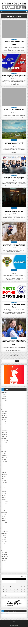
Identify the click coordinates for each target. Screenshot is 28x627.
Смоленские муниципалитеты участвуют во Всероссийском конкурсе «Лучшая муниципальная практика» (14, 143)
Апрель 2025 (4, 425)
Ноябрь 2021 (4, 508)
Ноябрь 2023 (4, 461)
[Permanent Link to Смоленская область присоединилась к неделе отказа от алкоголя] (14, 97)
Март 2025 (3, 428)
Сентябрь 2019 (4, 556)
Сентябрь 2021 (4, 510)
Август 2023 (4, 468)
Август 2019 (4, 558)
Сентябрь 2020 (4, 531)
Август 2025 (4, 417)
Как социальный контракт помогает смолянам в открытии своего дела (14, 210)
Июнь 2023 (3, 470)
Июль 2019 (3, 560)
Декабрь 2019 (4, 550)
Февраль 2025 (4, 430)
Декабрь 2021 (4, 505)
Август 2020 (4, 533)
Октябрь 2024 (4, 438)
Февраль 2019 (4, 571)
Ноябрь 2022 (4, 482)
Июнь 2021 (3, 514)
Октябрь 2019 (4, 554)
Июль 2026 (3, 394)
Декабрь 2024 (4, 434)
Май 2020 (3, 539)
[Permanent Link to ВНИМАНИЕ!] (14, 262)
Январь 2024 (4, 457)
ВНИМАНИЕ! (14, 272)
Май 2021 (3, 516)
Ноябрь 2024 (4, 436)
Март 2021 (3, 520)
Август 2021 (4, 512)
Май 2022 (3, 495)
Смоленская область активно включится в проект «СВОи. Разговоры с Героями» (14, 76)
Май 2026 (3, 398)
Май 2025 (3, 423)
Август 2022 (4, 489)
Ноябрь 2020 (4, 527)
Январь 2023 (4, 478)
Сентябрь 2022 (4, 486)
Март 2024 (3, 453)
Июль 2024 (3, 444)
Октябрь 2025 (4, 413)
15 (17, 586)
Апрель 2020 (4, 541)
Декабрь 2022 (4, 480)
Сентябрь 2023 (4, 465)
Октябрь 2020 (4, 529)
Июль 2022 (3, 491)
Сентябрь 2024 (4, 440)
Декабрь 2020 (4, 524)
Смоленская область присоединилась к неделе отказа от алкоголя (14, 110)
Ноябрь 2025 (4, 411)
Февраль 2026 (4, 404)
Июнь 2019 (3, 562)
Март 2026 (3, 402)
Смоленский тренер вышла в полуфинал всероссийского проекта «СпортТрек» (14, 178)
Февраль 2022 (4, 501)
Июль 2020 (3, 535)
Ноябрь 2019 (4, 552)
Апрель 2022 (4, 497)
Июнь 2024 (3, 446)
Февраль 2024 (4, 455)
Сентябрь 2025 (4, 415)
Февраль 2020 (4, 545)
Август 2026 (4, 392)
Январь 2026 (4, 407)
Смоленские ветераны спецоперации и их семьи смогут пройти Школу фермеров (14, 244)
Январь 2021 (4, 522)
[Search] (27, 12)
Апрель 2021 (4, 518)
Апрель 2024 (4, 451)
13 (10, 586)
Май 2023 (3, 472)
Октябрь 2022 (4, 484)
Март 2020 (3, 543)
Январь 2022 (4, 503)
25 (3, 591)
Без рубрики (14, 39)
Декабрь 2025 (4, 409)
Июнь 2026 (3, 396)
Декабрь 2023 (4, 459)
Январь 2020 (4, 548)
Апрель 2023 (4, 474)
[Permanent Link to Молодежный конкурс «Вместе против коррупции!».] (14, 292)
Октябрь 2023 (4, 463)
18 (3, 589)
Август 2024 (4, 442)
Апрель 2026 (4, 400)
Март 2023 (3, 476)
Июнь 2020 (3, 537)
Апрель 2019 (4, 566)
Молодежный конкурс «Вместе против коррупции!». (14, 305)
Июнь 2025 (3, 421)
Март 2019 (3, 569)
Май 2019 (3, 564)
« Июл (2, 595)
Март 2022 (3, 499)
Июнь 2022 (3, 493)
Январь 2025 (4, 432)
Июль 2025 (3, 419)
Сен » (6, 595)
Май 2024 (3, 449)
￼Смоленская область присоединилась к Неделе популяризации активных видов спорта (14, 43)
